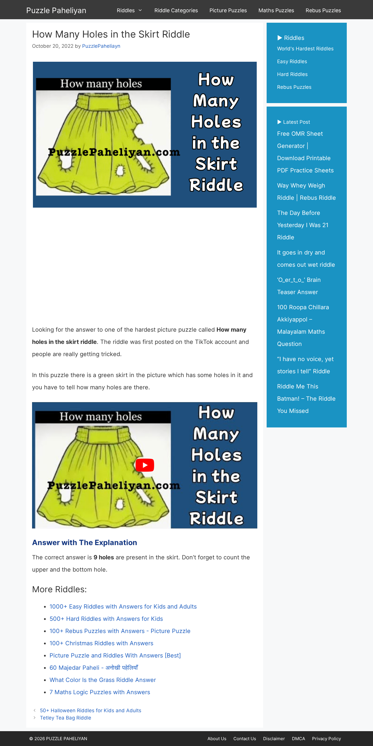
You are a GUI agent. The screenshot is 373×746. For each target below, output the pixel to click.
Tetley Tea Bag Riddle (65, 718)
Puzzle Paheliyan (56, 10)
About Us (216, 738)
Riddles (126, 10)
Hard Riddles (292, 74)
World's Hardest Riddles (305, 49)
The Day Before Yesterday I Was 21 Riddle (302, 225)
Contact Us (244, 738)
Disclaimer (274, 738)
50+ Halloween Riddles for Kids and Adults (90, 710)
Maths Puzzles (276, 10)
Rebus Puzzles (323, 10)
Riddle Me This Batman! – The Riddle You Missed (306, 398)
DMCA (298, 738)
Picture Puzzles (228, 10)
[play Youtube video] (144, 465)
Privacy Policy (326, 738)
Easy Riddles (292, 61)
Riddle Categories (176, 10)
